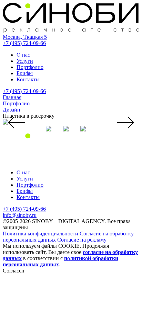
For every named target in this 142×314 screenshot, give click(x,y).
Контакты (28, 79)
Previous (16, 122)
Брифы (25, 73)
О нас (23, 55)
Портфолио (30, 67)
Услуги (25, 61)
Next (125, 122)
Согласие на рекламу (81, 240)
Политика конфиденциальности (40, 233)
